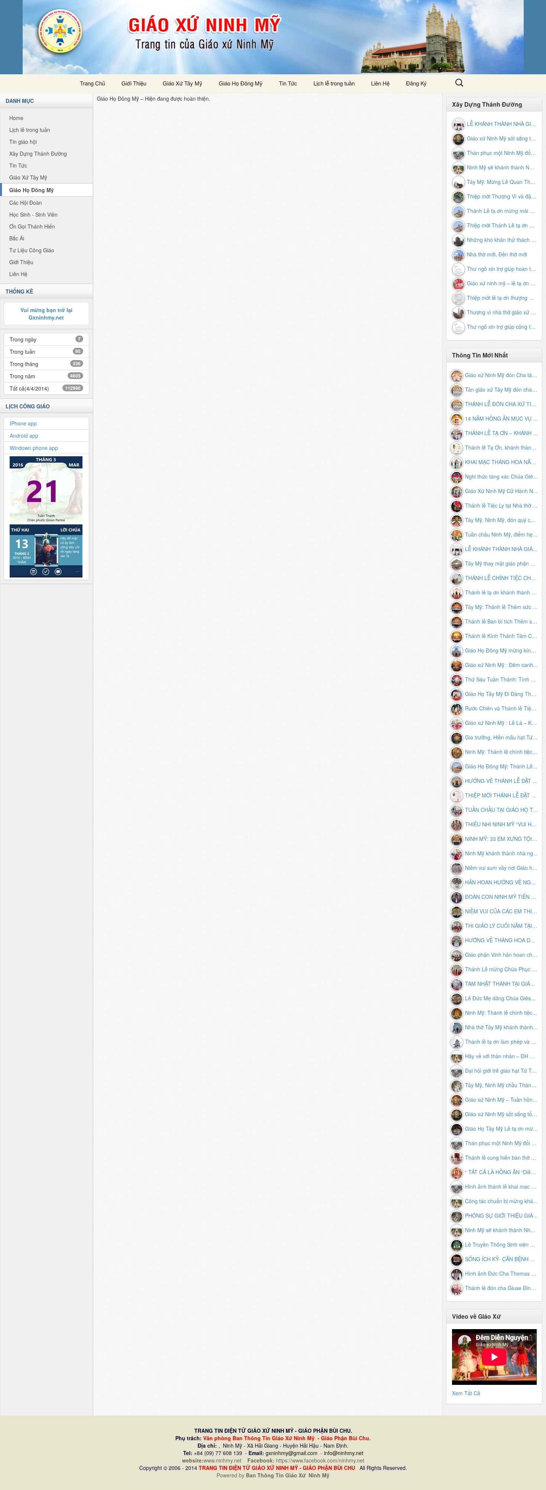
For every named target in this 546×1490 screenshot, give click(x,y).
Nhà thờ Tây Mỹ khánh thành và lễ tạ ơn (502, 1027)
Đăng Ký (416, 83)
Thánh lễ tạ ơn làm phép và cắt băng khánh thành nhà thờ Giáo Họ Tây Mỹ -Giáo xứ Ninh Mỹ (502, 1041)
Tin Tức (288, 83)
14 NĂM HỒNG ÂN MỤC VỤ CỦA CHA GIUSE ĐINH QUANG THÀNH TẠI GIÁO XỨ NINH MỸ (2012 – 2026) (502, 418)
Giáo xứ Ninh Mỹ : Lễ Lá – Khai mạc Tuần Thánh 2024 (502, 722)
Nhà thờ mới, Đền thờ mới (497, 254)
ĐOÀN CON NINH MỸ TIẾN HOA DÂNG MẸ (502, 896)
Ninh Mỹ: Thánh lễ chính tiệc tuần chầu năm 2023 (502, 1012)
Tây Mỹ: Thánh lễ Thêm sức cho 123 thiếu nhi (502, 606)
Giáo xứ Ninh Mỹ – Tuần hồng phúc (502, 1099)
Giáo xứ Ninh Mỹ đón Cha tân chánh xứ (502, 375)
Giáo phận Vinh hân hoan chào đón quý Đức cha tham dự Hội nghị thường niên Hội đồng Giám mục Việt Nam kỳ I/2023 (502, 954)
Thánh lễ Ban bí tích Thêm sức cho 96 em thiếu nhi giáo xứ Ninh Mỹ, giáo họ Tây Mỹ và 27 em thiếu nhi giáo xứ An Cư (502, 621)
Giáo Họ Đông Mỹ (31, 190)
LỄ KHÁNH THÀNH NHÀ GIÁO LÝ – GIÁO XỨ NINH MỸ (502, 123)
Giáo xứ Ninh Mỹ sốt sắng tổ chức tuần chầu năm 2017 (502, 138)
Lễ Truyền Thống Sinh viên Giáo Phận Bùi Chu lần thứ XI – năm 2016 (502, 1244)
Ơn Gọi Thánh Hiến (32, 226)
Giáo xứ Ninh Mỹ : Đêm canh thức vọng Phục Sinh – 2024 (502, 664)
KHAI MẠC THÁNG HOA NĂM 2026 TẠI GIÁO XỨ (502, 462)
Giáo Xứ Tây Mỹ (182, 83)
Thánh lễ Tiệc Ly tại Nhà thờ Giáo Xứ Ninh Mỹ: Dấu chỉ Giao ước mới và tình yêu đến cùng (502, 505)
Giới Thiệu (133, 83)
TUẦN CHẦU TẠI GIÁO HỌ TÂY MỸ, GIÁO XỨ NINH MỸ (502, 809)
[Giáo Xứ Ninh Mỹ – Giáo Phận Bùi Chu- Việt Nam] (273, 37)
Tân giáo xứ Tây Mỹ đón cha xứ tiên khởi (502, 389)
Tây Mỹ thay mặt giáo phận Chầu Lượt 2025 (502, 563)
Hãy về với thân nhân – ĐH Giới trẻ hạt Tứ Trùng (502, 1056)
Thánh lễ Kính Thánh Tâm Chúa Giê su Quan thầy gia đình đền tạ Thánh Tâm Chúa (502, 635)
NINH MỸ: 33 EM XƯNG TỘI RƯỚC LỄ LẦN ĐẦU (502, 838)
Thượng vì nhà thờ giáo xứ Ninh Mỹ (502, 312)
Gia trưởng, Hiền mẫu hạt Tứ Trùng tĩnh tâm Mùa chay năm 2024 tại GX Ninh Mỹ (502, 737)
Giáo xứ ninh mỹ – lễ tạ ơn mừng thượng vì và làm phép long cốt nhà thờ (502, 283)
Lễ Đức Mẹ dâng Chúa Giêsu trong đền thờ (502, 998)
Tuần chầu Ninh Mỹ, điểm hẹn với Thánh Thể (502, 534)
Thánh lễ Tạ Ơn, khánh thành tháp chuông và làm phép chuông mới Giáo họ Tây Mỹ (502, 447)
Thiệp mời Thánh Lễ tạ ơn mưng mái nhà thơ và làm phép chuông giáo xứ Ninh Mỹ (502, 225)
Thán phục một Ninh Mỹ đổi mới (502, 152)
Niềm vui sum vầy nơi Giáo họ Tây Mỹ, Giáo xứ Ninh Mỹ (502, 867)
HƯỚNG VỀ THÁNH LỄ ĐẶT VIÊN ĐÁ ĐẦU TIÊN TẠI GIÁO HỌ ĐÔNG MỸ (502, 780)
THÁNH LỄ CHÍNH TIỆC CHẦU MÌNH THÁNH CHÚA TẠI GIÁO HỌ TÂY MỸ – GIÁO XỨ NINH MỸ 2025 (502, 578)
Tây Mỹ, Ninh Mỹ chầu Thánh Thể (502, 1085)
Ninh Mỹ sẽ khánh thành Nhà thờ (502, 167)
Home (16, 118)
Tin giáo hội (23, 141)
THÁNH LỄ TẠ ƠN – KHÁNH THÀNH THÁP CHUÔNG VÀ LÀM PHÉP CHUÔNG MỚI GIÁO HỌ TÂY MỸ (502, 433)
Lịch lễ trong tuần (334, 83)
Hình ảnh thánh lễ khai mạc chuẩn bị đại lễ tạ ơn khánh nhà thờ (502, 1186)
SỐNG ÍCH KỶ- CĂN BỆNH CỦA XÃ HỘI (502, 1259)
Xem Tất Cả (466, 1393)
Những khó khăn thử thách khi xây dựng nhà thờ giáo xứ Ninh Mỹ (502, 239)
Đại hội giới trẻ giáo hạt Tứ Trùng (502, 1070)
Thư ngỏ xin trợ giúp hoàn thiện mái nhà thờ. (502, 268)
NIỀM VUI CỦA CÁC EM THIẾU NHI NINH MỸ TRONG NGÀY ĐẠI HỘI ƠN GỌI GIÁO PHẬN (502, 911)
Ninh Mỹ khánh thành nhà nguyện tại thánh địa (502, 853)
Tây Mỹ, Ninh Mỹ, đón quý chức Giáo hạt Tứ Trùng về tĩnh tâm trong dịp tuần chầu (502, 520)
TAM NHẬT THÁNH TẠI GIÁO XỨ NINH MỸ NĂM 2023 (502, 983)
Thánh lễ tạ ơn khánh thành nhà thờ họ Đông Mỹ (502, 592)
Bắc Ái (16, 238)
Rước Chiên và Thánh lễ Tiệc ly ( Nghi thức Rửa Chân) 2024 (502, 708)
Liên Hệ (380, 83)
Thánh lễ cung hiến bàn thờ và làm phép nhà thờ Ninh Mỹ (502, 1157)
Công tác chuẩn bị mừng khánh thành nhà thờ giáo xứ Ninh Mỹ (502, 1201)
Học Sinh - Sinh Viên (33, 214)
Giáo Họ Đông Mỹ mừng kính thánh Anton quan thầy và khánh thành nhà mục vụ (502, 650)
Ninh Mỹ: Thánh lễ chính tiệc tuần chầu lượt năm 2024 (502, 751)
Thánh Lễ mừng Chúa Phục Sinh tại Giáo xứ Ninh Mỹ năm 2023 (502, 969)
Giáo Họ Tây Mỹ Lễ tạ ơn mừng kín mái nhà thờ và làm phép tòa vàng (502, 1128)
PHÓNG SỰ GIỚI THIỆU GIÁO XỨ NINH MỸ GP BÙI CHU (502, 1215)
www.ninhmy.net (224, 1460)
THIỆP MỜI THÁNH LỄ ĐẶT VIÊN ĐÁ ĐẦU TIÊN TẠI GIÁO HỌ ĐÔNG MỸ (502, 795)
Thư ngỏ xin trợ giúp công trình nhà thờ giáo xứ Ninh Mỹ (502, 326)
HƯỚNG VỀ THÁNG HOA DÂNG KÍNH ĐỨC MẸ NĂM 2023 (502, 940)
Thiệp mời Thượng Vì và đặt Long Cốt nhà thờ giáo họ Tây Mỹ (502, 196)
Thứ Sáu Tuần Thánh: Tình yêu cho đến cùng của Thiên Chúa (502, 679)
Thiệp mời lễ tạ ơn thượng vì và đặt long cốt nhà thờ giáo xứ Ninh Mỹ (502, 297)
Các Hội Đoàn (25, 202)
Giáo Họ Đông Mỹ (241, 83)
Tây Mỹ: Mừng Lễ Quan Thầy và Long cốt (502, 181)
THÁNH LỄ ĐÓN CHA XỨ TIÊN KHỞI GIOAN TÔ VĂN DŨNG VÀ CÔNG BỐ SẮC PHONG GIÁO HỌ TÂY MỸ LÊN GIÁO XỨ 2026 (502, 404)
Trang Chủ (92, 83)
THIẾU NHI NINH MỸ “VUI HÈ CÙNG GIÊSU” (502, 824)
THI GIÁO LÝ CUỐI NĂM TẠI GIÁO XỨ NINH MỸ (502, 925)
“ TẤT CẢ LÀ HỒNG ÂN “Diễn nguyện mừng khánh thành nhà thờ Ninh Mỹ (502, 1172)
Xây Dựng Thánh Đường (38, 153)
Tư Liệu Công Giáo (31, 250)
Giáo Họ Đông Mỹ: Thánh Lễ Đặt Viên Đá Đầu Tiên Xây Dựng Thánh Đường (502, 766)
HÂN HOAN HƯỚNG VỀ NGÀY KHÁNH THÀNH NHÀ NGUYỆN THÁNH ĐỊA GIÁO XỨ (502, 882)
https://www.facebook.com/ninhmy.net (320, 1460)
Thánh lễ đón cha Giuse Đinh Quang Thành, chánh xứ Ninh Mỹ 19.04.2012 (502, 1288)
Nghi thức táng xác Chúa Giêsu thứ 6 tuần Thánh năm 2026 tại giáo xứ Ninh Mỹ (502, 476)
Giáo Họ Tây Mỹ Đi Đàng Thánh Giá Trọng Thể (502, 693)
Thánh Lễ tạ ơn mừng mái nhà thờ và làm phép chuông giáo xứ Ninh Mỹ (502, 210)
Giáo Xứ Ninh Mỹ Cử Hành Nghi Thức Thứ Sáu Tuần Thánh (502, 491)
